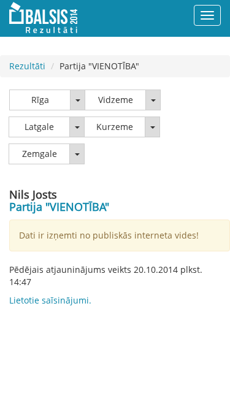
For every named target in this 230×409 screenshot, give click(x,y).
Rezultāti (27, 66)
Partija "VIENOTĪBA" (59, 206)
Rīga (40, 99)
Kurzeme (114, 126)
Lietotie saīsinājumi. (50, 300)
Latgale (39, 126)
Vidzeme (115, 99)
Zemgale (39, 153)
